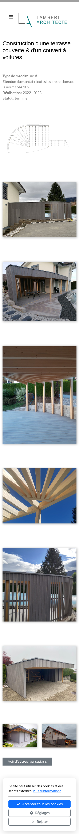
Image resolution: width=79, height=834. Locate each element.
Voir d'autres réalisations (27, 761)
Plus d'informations (47, 791)
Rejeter (42, 821)
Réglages (42, 812)
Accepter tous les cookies (42, 804)
